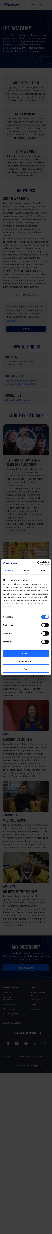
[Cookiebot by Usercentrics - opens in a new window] (37, 563)
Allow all (26, 653)
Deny (26, 669)
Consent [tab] (9, 570)
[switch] (45, 625)
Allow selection (26, 661)
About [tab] (43, 570)
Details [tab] (26, 570)
